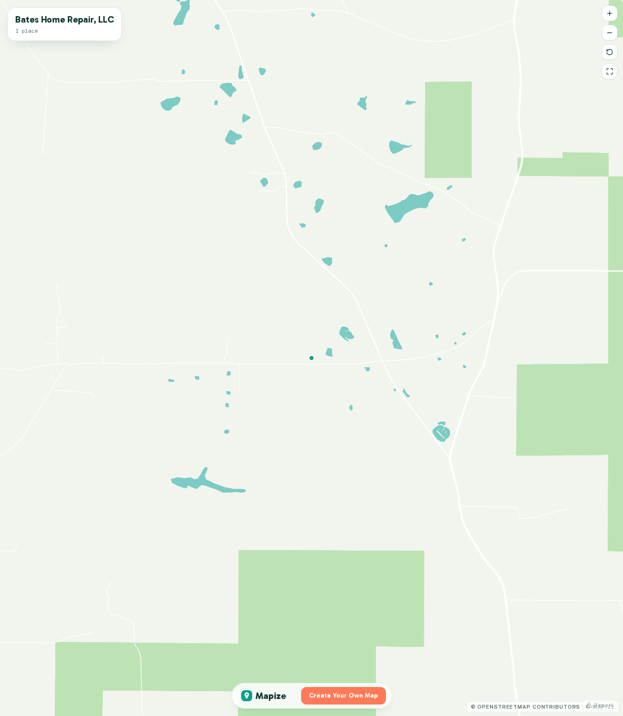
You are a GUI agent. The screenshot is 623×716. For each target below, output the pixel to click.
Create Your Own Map (343, 695)
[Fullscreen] (609, 71)
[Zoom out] (609, 33)
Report (603, 705)
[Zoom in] (609, 13)
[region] (311, 358)
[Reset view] (609, 52)
